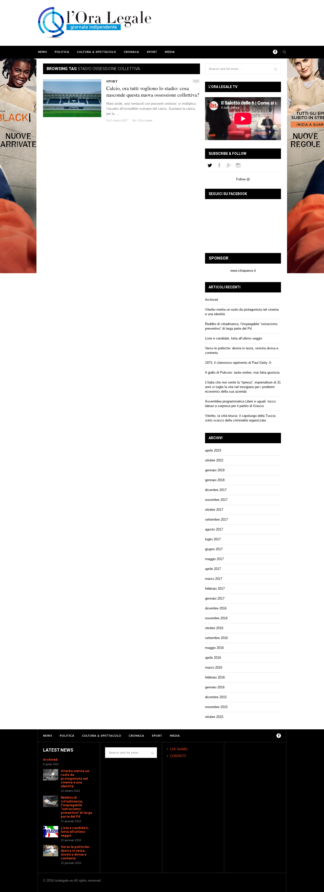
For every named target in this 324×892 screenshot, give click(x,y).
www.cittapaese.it (243, 270)
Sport (152, 52)
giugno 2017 (214, 549)
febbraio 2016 (215, 677)
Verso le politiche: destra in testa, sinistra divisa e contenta (75, 852)
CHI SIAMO (179, 749)
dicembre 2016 (216, 608)
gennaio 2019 (215, 470)
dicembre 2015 (216, 697)
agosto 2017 (214, 529)
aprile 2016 (213, 658)
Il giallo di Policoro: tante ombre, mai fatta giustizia (242, 372)
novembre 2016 (216, 618)
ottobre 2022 (214, 460)
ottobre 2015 (214, 717)
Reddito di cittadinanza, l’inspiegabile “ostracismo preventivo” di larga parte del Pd (76, 807)
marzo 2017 (213, 579)
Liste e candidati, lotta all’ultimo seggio (233, 338)
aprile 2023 (213, 450)
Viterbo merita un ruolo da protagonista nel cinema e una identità (75, 778)
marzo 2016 (213, 667)
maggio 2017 (214, 559)
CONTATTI (178, 756)
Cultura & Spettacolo (96, 52)
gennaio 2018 (215, 480)
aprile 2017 (213, 569)
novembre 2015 (216, 707)
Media (170, 52)
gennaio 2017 (215, 598)
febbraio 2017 (215, 588)
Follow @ (243, 179)
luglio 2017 (213, 539)
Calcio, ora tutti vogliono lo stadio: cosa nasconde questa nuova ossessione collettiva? (152, 91)
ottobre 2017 (214, 510)
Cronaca (131, 52)
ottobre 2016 (214, 628)
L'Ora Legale (144, 120)
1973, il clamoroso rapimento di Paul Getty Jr (238, 363)
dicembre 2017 (216, 490)
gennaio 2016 (215, 687)
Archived (211, 300)
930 (196, 81)
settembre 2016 (216, 638)
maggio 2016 (214, 648)
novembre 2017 (216, 500)
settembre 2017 (216, 519)
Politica (62, 52)
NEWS (42, 52)
